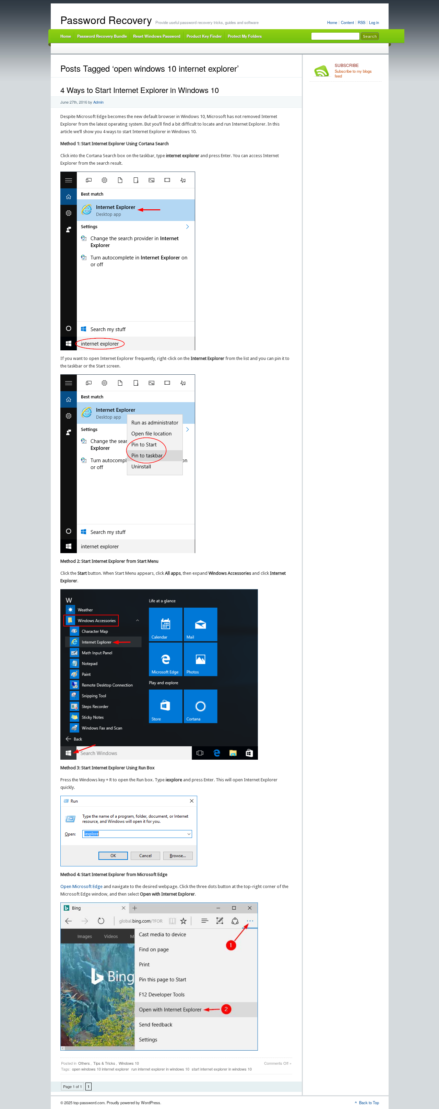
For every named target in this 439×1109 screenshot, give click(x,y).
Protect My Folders (245, 36)
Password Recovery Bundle (102, 36)
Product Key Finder (204, 36)
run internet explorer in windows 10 (160, 1069)
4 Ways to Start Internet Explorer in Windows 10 (139, 89)
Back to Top (369, 1102)
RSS (361, 22)
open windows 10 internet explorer (100, 1069)
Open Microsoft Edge (81, 886)
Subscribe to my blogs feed (353, 71)
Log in (374, 22)
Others (84, 1063)
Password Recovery (106, 19)
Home (332, 22)
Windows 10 (129, 1063)
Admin (98, 102)
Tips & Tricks (104, 1063)
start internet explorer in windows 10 (222, 1069)
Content (347, 22)
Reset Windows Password (156, 36)
